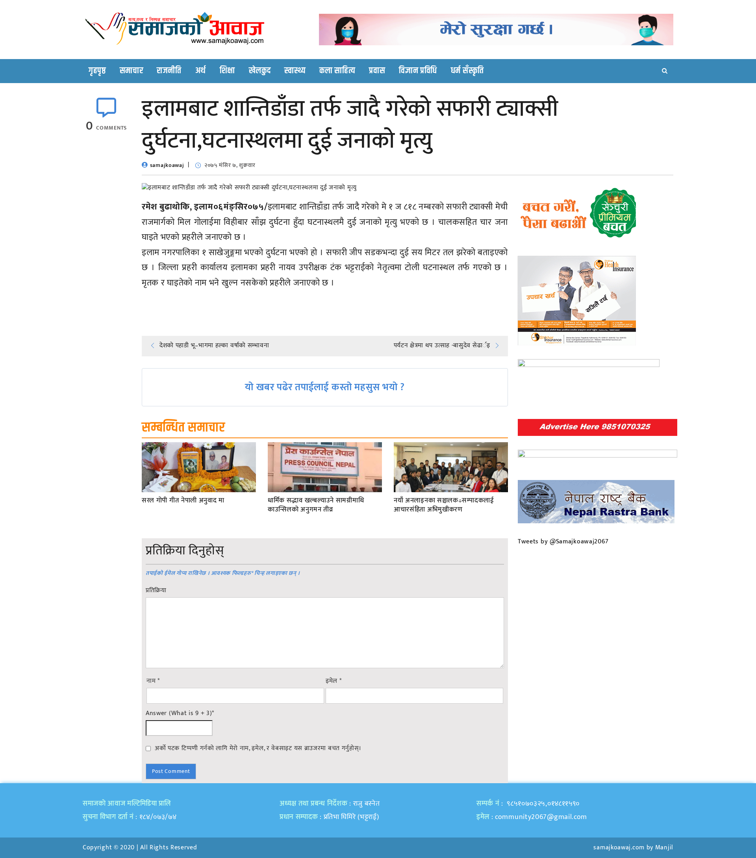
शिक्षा (227, 71)
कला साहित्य (337, 71)
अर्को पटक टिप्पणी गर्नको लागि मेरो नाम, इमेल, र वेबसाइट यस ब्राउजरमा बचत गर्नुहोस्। (258, 748)
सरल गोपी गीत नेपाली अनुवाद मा (183, 501)
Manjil (664, 847)
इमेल (334, 681)
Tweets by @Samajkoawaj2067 (563, 541)
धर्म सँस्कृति (467, 71)
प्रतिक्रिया (156, 590)
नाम (153, 681)
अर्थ (200, 71)
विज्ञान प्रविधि (418, 71)
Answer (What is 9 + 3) (180, 713)
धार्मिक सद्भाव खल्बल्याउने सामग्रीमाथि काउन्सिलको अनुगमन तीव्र (316, 505)
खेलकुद (260, 71)
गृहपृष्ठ (97, 71)
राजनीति (169, 71)
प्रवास (377, 71)
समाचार (131, 71)
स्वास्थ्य (295, 71)
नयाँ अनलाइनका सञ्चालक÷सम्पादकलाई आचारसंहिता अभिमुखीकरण (444, 505)
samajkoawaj (167, 165)
